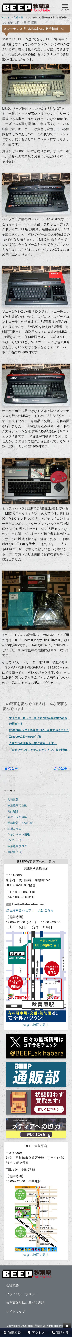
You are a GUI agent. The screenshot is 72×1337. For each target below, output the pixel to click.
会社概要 (12, 1285)
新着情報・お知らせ (20, 823)
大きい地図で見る (36, 1024)
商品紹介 (13, 811)
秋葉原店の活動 (17, 805)
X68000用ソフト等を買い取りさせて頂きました (39, 730)
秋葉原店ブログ (17, 846)
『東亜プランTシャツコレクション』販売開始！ (39, 750)
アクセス (38, 1332)
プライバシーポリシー (22, 1294)
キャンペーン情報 (18, 834)
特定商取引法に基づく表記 (25, 1302)
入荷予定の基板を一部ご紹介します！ (33, 743)
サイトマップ (15, 1311)
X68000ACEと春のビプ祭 (25, 736)
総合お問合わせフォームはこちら (30, 910)
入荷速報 (13, 799)
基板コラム (14, 828)
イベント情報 (15, 840)
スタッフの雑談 (17, 817)
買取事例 (13, 852)
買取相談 (14, 1332)
